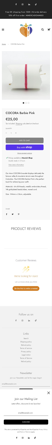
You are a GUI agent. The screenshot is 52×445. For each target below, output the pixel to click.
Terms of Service (26, 358)
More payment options (24, 153)
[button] (23, 103)
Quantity (9, 128)
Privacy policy (26, 351)
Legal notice (26, 355)
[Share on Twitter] (12, 214)
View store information (16, 164)
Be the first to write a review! (26, 288)
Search (26, 338)
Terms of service (26, 348)
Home (4, 44)
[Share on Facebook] (6, 214)
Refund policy (26, 345)
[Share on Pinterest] (18, 214)
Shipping (19, 123)
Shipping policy (26, 341)
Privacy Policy (43, 429)
